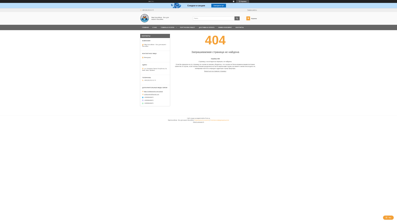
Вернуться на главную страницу (215, 71)
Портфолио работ (187, 27)
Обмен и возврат (225, 27)
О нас (154, 27)
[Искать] (237, 18)
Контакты (240, 27)
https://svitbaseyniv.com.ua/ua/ (153, 91)
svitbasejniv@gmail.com (151, 94)
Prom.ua (207, 118)
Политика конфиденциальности (219, 120)
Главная (145, 27)
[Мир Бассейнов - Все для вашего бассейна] (144, 22)
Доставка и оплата (206, 27)
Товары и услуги (167, 27)
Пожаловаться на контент (201, 120)
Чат (390, 217)
